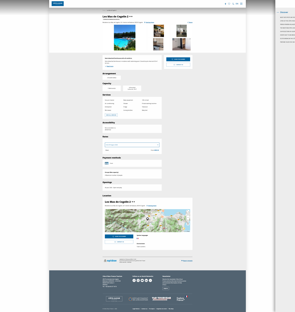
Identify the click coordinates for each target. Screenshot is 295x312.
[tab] (130, 145)
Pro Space (152, 308)
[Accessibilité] (225, 4)
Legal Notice (136, 308)
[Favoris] (229, 4)
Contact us (144, 308)
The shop (171, 308)
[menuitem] (58, 3)
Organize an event (161, 308)
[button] (233, 3)
